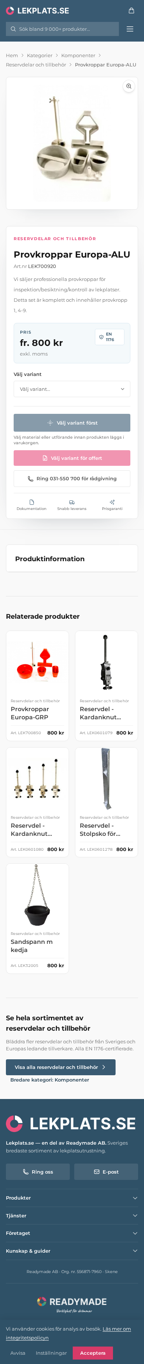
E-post (111, 1172)
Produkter (18, 1198)
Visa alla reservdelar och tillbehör (56, 1067)
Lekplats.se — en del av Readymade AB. (56, 1143)
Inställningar (51, 1353)
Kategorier (39, 55)
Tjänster (16, 1216)
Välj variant (28, 374)
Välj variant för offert (76, 458)
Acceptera (93, 1353)
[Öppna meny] (130, 29)
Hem (12, 55)
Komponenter (78, 55)
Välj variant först (77, 423)
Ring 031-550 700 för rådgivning (77, 478)
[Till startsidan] (38, 10)
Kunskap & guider (28, 1251)
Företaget (18, 1233)
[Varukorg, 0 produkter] (131, 10)
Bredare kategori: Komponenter (49, 1080)
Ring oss (42, 1172)
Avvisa (17, 1353)
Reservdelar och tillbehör (36, 65)
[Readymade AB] (72, 1304)
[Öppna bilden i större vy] (72, 143)
